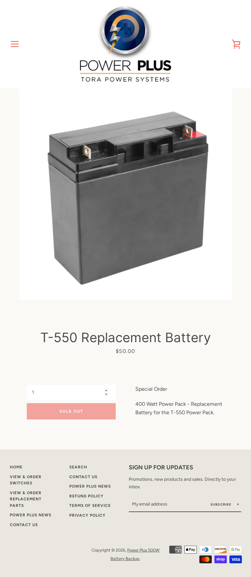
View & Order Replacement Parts (26, 499)
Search (78, 467)
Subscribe (221, 504)
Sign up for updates (161, 467)
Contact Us (24, 525)
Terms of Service (90, 505)
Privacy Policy (87, 515)
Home (16, 467)
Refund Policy (86, 496)
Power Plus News (30, 515)
